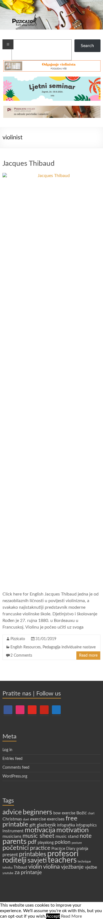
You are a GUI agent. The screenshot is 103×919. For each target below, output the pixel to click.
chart (91, 813)
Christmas (12, 819)
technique (84, 861)
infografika (66, 825)
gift (32, 825)
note (86, 836)
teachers (62, 860)
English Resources (25, 647)
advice (12, 812)
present (10, 854)
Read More (71, 916)
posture (77, 842)
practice (40, 848)
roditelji (14, 860)
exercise (38, 819)
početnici (15, 847)
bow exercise (64, 813)
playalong (46, 843)
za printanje (28, 872)
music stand (67, 836)
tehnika (7, 867)
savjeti (37, 860)
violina (51, 867)
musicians (11, 836)
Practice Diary (63, 849)
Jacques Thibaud (28, 163)
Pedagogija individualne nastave (69, 647)
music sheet (38, 836)
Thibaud (20, 867)
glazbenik (46, 825)
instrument (13, 831)
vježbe (91, 867)
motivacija (40, 830)
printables (32, 854)
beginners (37, 812)
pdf (32, 842)
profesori (63, 854)
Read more (88, 655)
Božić (81, 813)
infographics (86, 825)
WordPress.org (14, 776)
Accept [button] (53, 916)
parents (14, 841)
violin (35, 867)
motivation (72, 830)
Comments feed (15, 768)
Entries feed (12, 759)
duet (26, 819)
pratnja (82, 849)
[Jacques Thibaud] (51, 175)
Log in (7, 750)
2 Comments (21, 655)
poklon (63, 842)
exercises (56, 819)
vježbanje (72, 867)
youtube (7, 873)
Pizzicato (17, 639)
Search (87, 45)
